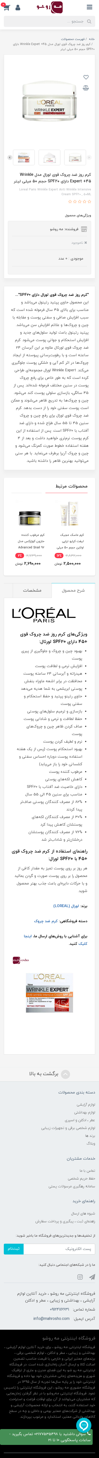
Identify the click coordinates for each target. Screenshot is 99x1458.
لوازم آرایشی (86, 1104)
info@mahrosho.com (51, 1319)
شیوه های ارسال (83, 1213)
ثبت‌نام (14, 1248)
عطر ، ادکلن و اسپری (80, 1120)
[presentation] (89, 157)
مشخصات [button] (32, 591)
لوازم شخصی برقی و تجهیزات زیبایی (68, 1128)
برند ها (90, 1135)
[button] (9, 7)
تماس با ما (87, 1170)
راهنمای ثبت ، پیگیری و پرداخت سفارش (65, 1221)
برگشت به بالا (44, 1073)
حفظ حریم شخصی (81, 1178)
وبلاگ (91, 1143)
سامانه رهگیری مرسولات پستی (71, 1186)
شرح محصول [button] (73, 591)
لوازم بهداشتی (84, 1112)
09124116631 (59, 1309)
